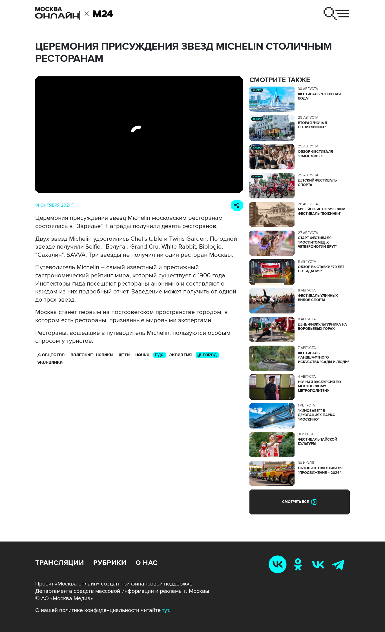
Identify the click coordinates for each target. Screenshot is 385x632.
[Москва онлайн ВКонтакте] (279, 564)
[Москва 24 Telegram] (339, 564)
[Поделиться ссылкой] (237, 205)
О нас (147, 563)
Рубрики (110, 563)
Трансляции (59, 563)
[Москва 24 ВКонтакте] (319, 564)
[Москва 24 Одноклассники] (299, 564)
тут (165, 610)
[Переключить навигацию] (336, 13)
